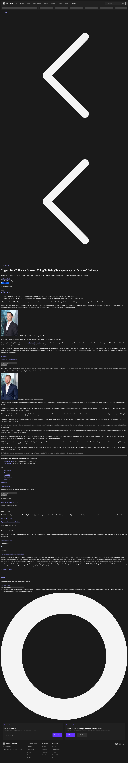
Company (73, 3)
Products (46, 3)
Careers (44, 749)
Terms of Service (56, 755)
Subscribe (57, 735)
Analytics (22, 3)
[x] (123, 744)
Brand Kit (44, 755)
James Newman (8, 473)
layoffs (38, 343)
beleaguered (31, 343)
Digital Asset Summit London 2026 (10, 522)
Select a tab (4, 587)
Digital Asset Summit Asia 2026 (9, 502)
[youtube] (116, 744)
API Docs (54, 746)
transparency (7, 479)
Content (60, 3)
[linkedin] (120, 744)
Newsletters (30, 749)
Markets (6, 265)
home (5, 12)
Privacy (54, 752)
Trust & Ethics (55, 749)
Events (66, 3)
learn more (9, 518)
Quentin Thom (8, 477)
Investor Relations (37, 3)
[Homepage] (10, 3)
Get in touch (81, 735)
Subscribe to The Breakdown (9, 359)
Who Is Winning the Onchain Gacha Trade (12, 554)
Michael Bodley (6, 279)
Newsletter (4, 356)
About (44, 746)
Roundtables (30, 755)
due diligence (7, 470)
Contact (44, 752)
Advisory (53, 3)
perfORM (7, 475)
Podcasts (29, 746)
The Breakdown (5, 486)
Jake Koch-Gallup (7, 569)
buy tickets (4, 518)
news (5, 139)
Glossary (54, 758)
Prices (28, 3)
